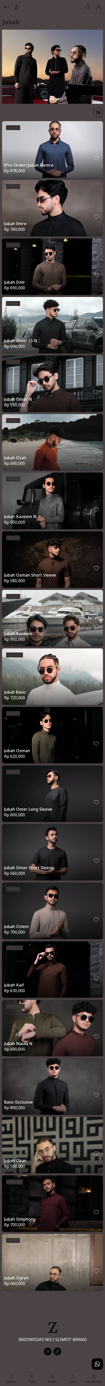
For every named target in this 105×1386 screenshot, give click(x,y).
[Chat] (97, 1364)
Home (52, 1381)
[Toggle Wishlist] (96, 158)
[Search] (88, 7)
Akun (73, 1381)
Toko (32, 1381)
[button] (98, 7)
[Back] (6, 7)
